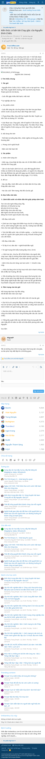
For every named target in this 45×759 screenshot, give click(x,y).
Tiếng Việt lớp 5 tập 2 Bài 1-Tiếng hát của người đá (22, 663)
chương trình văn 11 (7, 38)
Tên (2, 381)
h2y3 (7, 449)
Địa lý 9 (6, 501)
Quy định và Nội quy (14, 748)
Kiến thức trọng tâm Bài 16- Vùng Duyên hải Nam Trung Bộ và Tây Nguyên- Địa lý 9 (22, 496)
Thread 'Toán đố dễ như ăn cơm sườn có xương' (21, 683)
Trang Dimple (11, 417)
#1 (43, 53)
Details (18, 757)
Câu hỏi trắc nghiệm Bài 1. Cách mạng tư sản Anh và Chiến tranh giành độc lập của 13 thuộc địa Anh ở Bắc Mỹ (23, 635)
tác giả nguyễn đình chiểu (9, 41)
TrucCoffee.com (7, 36)
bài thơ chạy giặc (28, 36)
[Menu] (2, 2)
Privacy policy (26, 748)
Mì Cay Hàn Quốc (28, 21)
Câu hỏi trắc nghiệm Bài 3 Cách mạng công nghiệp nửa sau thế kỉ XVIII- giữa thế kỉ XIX (24, 616)
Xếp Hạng (5, 404)
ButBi (7, 440)
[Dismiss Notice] (42, 8)
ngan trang (10, 431)
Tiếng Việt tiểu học (10, 660)
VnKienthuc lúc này (9, 715)
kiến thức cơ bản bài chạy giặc (24, 38)
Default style (7, 745)
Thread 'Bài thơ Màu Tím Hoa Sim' (16, 697)
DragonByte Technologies (8, 757)
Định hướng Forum (30, 10)
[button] (3, 367)
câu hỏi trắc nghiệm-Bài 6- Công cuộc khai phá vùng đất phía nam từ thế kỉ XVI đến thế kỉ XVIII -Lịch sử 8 (23, 588)
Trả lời (42, 332)
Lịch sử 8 (7, 594)
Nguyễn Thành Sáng (14, 444)
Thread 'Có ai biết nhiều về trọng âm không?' (20, 676)
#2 (43, 345)
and (13, 358)
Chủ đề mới (6, 525)
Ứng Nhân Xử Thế (9, 508)
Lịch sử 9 (7, 651)
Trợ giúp (34, 748)
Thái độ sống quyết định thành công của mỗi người (22, 504)
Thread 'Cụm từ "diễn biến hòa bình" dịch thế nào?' (22, 690)
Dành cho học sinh (9, 575)
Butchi (8, 408)
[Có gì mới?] (38, 2)
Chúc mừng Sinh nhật (11, 483)
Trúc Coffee (16, 21)
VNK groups (31, 19)
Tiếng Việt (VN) (18, 745)
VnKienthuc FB (20, 19)
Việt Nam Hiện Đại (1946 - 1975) (14, 492)
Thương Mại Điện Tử (10, 476)
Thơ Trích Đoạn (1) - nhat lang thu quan (18, 479)
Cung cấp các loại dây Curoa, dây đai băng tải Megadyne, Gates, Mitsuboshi (20, 471)
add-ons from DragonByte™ (25, 755)
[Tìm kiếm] (42, 2)
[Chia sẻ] (40, 53)
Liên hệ (3, 748)
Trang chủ (4, 750)
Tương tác (5, 466)
